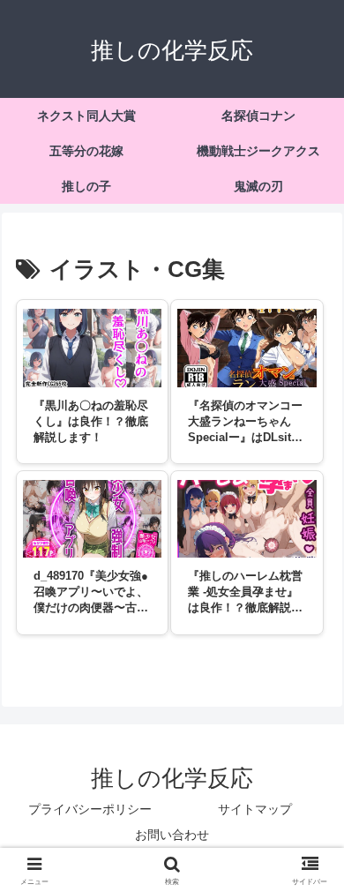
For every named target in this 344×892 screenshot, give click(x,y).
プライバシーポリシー (90, 809)
